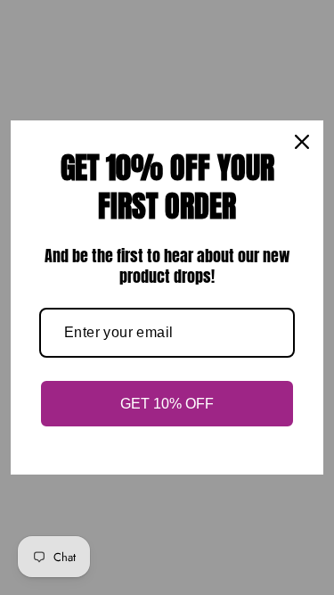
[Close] (302, 141)
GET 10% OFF (167, 403)
